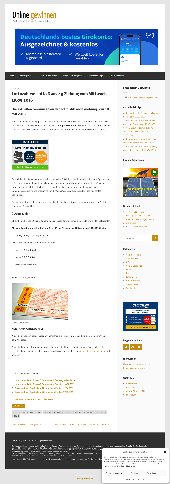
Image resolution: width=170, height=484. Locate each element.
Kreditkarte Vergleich (72, 75)
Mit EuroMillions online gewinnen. (28, 424)
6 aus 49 (25, 412)
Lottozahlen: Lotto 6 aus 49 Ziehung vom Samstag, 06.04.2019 (45, 380)
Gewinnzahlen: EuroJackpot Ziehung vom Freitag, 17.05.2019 (44, 392)
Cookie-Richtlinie (130, 479)
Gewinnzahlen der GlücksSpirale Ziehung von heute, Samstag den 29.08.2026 (138, 131)
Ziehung (16, 416)
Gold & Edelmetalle (134, 265)
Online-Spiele (132, 284)
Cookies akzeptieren (114, 473)
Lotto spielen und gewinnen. (138, 215)
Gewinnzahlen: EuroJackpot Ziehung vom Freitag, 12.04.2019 (44, 388)
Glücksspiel (131, 262)
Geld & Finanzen (117, 75)
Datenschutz (140, 479)
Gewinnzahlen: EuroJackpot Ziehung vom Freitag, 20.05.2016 (82, 424)
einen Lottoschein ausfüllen (92, 351)
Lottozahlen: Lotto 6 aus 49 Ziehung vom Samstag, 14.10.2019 (45, 384)
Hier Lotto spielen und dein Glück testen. (35, 399)
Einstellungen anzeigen (156, 473)
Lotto (67, 412)
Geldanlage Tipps (95, 75)
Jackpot (60, 412)
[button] (165, 452)
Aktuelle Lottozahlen (135, 211)
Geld (32, 412)
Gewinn (39, 412)
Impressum (131, 394)
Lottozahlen (18, 406)
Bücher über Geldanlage (136, 226)
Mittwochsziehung (90, 412)
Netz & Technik (133, 280)
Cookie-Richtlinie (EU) (135, 391)
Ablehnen (134, 473)
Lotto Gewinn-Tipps (48, 75)
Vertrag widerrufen (85, 478)
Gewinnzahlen (49, 412)
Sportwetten (131, 288)
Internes (129, 269)
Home (11, 75)
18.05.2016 (16, 412)
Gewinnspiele (132, 258)
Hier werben (131, 383)
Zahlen (103, 412)
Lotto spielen (25, 75)
